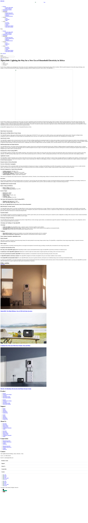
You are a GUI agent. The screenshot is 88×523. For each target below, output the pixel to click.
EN (5, 53)
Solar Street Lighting (9, 26)
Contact (6, 24)
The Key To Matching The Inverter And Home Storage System (15, 388)
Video (6, 20)
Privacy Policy (5, 425)
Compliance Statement (7, 427)
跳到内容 (2, 1)
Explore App (5, 412)
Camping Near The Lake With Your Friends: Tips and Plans (15, 345)
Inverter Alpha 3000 (9, 7)
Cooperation (3, 469)
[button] (44, 28)
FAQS (4, 408)
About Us (3, 466)
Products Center (4, 460)
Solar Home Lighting (9, 25)
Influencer (7, 15)
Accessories (5, 10)
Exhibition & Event (9, 16)
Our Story (7, 22)
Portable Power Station (7, 9)
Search (1, 56)
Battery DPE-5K (8, 8)
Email (4, 491)
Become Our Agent (9, 12)
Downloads (5, 411)
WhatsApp (5, 490)
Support (3, 463)
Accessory (5, 395)
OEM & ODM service (9, 13)
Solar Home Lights (6, 396)
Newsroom (7, 23)
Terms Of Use (5, 426)
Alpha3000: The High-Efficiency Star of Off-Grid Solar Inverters (16, 311)
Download (7, 19)
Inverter (4, 6)
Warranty (4, 410)
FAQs (6, 18)
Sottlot (4, 428)
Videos (4, 409)
